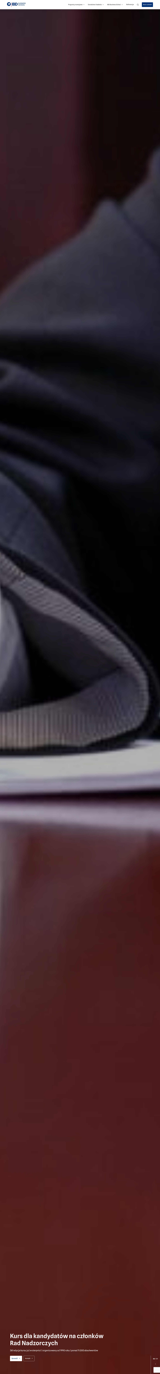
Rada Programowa (39, 3)
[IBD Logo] (16, 4)
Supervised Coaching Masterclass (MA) (86, 2)
